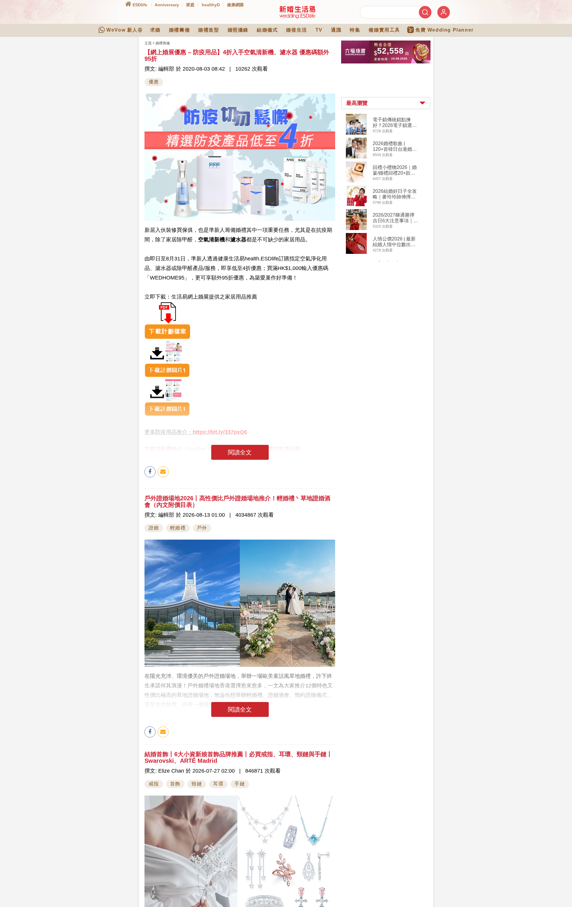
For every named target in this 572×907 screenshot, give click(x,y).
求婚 (155, 29)
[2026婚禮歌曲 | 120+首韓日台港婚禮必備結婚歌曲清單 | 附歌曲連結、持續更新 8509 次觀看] (356, 157)
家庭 (190, 4)
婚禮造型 (208, 29)
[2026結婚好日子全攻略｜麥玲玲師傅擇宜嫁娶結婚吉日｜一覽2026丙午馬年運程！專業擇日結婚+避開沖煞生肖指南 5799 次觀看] (356, 205)
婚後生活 (296, 29)
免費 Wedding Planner (444, 29)
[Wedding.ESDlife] (297, 17)
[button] (385, 103)
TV (319, 29)
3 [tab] (397, 261)
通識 (336, 29)
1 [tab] (380, 261)
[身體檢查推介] (239, 320)
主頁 (148, 43)
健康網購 (235, 4)
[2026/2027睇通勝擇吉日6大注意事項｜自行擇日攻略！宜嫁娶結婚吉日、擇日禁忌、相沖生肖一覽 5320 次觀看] (356, 229)
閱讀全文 (240, 452)
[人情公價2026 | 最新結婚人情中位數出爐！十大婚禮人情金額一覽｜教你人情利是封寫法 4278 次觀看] (356, 253)
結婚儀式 (267, 29)
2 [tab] (388, 261)
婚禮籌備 (179, 29)
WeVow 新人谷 (124, 29)
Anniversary (167, 4)
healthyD (211, 4)
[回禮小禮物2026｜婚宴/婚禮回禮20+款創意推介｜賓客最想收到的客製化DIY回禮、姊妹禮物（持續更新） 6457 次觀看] (356, 181)
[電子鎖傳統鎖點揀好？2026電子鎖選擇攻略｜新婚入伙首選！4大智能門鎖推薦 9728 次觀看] (356, 133)
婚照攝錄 (238, 29)
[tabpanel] (391, 184)
